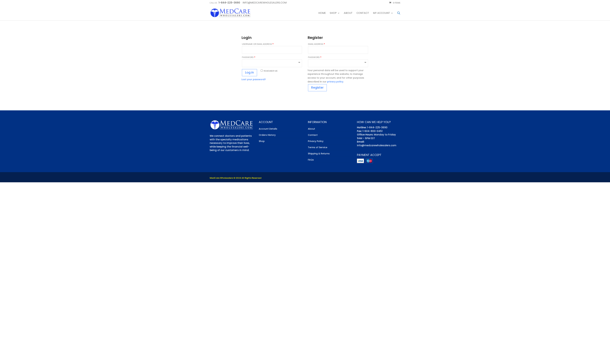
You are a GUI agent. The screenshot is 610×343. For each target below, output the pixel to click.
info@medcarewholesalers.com (376, 145)
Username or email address (258, 44)
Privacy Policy (315, 141)
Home (322, 13)
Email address (316, 44)
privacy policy (335, 81)
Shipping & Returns (319, 153)
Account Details (268, 128)
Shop (333, 13)
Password (248, 57)
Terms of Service (317, 147)
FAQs (311, 159)
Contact (362, 13)
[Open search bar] (398, 13)
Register (317, 87)
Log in (249, 72)
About (348, 13)
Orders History (267, 135)
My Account (381, 13)
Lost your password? (253, 79)
